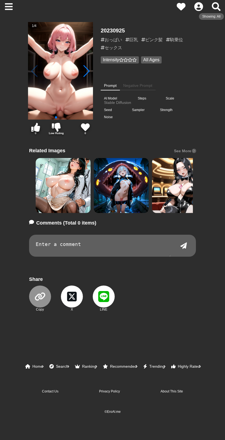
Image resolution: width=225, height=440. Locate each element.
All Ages (151, 59)
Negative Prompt (137, 85)
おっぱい (113, 39)
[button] (63, 185)
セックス (113, 47)
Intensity (111, 59)
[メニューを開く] (9, 6)
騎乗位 (176, 39)
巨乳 (133, 39)
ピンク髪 (154, 39)
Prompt (110, 85)
